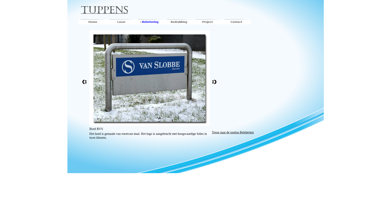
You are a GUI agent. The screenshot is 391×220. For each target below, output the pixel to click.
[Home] (92, 21)
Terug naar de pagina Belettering (233, 132)
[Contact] (236, 21)
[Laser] (121, 21)
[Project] (207, 21)
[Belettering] (150, 21)
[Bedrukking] (179, 21)
